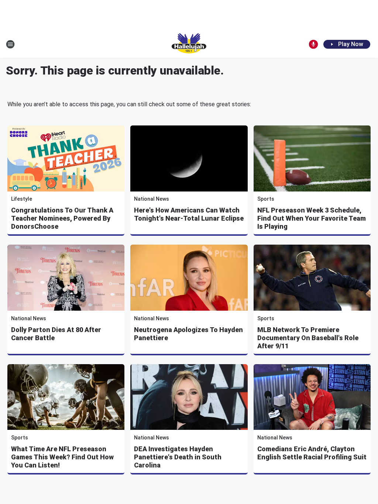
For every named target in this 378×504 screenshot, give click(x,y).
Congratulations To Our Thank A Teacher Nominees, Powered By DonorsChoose (62, 218)
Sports (265, 199)
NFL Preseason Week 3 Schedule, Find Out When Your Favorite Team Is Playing (311, 218)
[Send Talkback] (313, 44)
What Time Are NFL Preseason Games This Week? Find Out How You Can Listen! (62, 457)
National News (151, 199)
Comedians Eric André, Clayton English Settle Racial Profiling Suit (312, 453)
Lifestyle (21, 199)
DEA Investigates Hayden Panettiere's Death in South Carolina (177, 457)
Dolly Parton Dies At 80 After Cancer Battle (56, 334)
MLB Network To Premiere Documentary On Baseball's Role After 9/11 (307, 338)
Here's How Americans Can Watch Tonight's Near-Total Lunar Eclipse (189, 214)
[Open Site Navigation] (10, 44)
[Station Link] (189, 44)
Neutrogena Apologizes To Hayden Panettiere (188, 334)
